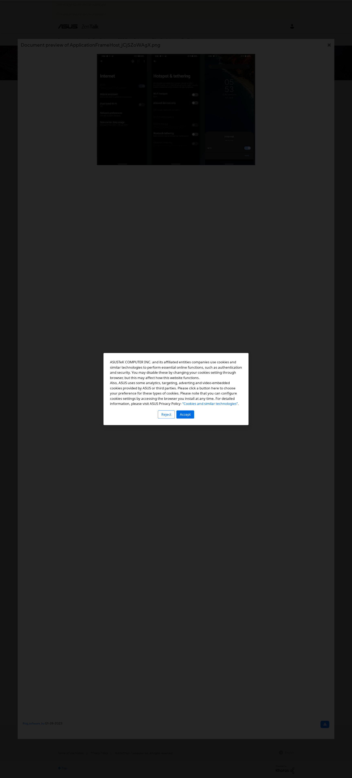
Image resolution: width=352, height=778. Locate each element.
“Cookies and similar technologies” (210, 403)
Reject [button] (166, 414)
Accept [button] (185, 414)
